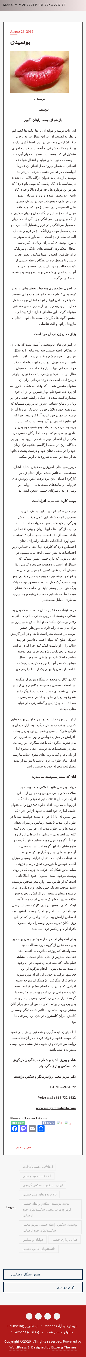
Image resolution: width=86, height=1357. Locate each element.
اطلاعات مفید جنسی (36, 1176)
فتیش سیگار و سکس (26, 1274)
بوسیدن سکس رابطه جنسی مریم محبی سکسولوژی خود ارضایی (50, 1227)
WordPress (18, 1347)
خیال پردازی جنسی (64, 1239)
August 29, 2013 (21, 31)
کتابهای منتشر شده (60, 1332)
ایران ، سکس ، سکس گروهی (42, 1185)
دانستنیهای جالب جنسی (38, 1248)
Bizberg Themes (64, 1347)
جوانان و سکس (33, 1239)
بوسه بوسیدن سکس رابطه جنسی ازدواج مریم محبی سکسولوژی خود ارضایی (46, 1209)
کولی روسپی (66, 1287)
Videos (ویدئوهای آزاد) (61, 1326)
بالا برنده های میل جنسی (39, 1194)
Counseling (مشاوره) (22, 1326)
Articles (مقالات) (27, 1332)
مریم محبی (23, 1147)
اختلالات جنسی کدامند (37, 1166)
